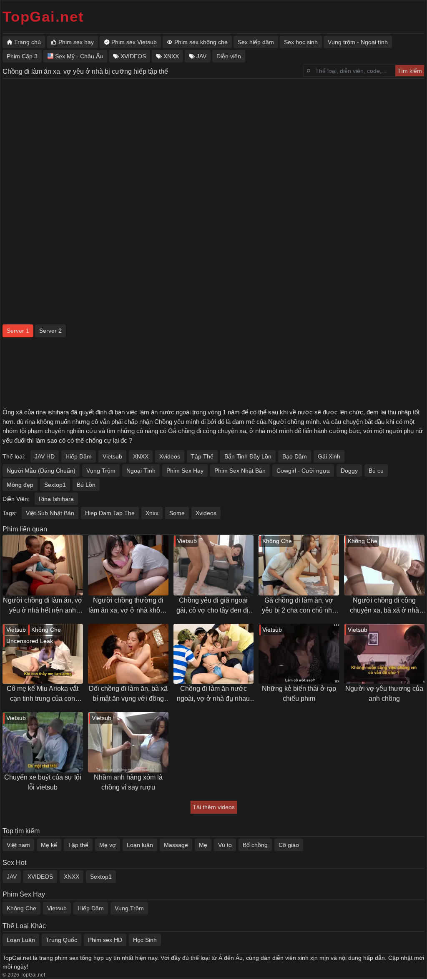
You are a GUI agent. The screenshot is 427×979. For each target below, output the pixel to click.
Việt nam (18, 845)
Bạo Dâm (294, 456)
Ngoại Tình (141, 470)
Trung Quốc (61, 940)
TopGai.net (43, 16)
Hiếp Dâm (78, 456)
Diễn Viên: (16, 499)
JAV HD (45, 456)
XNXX (140, 456)
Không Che (21, 908)
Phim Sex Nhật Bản (240, 470)
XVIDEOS (40, 876)
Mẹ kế (49, 845)
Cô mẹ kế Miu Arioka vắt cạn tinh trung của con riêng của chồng (42, 694)
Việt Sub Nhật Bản (50, 513)
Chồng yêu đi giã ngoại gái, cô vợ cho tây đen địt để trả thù (213, 606)
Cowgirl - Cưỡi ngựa (303, 470)
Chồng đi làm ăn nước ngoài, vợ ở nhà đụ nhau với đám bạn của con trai (213, 694)
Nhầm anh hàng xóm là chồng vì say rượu (128, 782)
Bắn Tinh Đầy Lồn (247, 456)
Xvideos (169, 456)
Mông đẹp (20, 484)
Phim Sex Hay (184, 470)
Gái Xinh (329, 456)
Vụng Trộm (101, 470)
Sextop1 (55, 484)
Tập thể (78, 845)
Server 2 (50, 330)
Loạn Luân (21, 940)
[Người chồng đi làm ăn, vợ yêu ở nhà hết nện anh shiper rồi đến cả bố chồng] (43, 565)
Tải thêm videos (214, 807)
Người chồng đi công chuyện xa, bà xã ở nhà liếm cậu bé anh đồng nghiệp (384, 606)
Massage (176, 845)
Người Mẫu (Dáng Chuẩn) (41, 470)
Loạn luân (140, 845)
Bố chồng (255, 845)
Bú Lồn (86, 484)
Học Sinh (145, 940)
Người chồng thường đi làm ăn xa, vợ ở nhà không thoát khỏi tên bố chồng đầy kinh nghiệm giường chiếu (128, 606)
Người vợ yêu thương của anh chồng (384, 693)
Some (177, 513)
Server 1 (18, 330)
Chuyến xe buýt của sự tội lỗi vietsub (42, 782)
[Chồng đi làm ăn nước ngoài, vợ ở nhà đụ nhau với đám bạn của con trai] (213, 654)
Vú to (225, 845)
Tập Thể (202, 456)
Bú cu (376, 470)
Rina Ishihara (56, 499)
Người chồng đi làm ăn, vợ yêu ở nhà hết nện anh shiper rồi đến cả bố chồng (43, 606)
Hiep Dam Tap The (110, 513)
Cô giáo (289, 845)
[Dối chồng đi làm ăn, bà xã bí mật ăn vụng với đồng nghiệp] (128, 654)
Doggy (349, 470)
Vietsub (112, 456)
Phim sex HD (105, 940)
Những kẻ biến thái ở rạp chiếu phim (299, 693)
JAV (12, 876)
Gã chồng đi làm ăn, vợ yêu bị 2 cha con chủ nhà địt (299, 606)
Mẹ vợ (107, 845)
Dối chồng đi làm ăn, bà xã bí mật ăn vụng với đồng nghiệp (128, 694)
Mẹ (203, 845)
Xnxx (152, 513)
